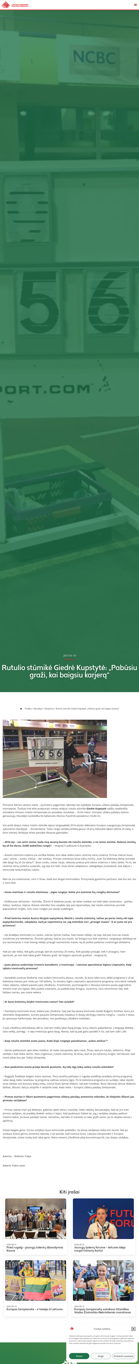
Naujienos (49, 708)
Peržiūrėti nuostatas (123, 1356)
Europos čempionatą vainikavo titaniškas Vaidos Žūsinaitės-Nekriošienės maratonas (102, 1310)
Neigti (101, 1356)
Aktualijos (38, 708)
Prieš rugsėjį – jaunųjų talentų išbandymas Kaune (35, 1249)
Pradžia (28, 708)
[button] (133, 1329)
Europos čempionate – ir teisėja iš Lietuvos (35, 1309)
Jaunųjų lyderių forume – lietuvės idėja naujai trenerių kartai (100, 1249)
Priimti (79, 1356)
